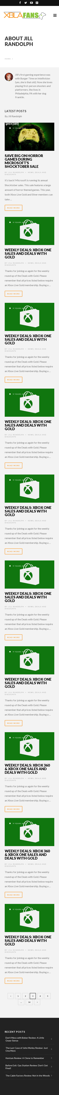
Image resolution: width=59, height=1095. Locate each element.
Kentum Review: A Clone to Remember (25, 1058)
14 (29, 1002)
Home (8, 59)
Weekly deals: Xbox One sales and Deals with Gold (28, 253)
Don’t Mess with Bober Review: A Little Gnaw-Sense (25, 1039)
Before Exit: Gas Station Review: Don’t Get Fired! (27, 1067)
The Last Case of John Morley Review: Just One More (27, 1049)
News (31, 172)
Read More (13, 208)
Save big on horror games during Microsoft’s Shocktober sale (24, 161)
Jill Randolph (16, 172)
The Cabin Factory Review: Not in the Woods (28, 1075)
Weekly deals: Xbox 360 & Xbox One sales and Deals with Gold (27, 769)
